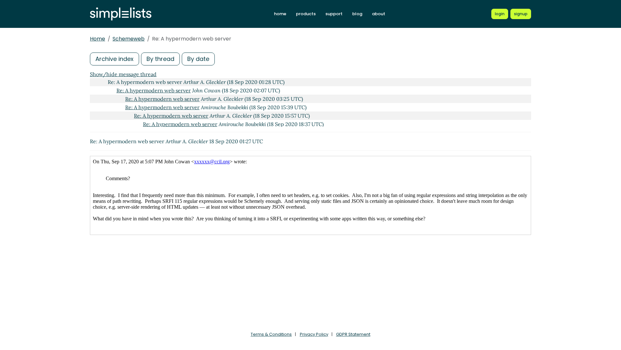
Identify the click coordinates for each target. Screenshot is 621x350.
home (280, 14)
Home (97, 38)
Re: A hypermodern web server (153, 90)
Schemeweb (129, 38)
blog (357, 14)
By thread (160, 59)
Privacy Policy (314, 334)
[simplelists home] (120, 14)
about (378, 14)
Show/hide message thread (123, 74)
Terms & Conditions (271, 334)
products (306, 14)
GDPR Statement (353, 334)
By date (198, 59)
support (334, 14)
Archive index (114, 59)
